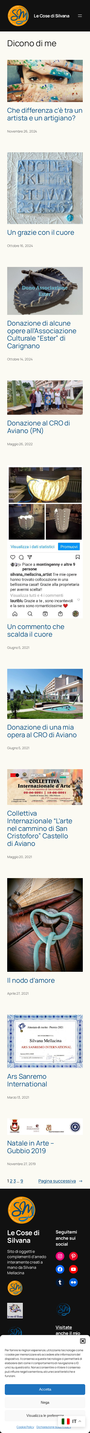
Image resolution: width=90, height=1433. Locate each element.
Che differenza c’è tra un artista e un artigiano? (45, 114)
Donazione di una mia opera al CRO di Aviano (42, 730)
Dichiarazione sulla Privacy (53, 1427)
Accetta (45, 1389)
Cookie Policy (25, 1427)
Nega (45, 1402)
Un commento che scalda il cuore (35, 630)
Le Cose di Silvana (51, 16)
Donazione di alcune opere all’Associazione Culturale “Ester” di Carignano (41, 334)
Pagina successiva (60, 1181)
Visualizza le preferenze (45, 1415)
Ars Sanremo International (27, 1080)
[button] (82, 1341)
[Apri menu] (80, 16)
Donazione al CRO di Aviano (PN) (38, 426)
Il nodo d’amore (31, 980)
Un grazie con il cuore (40, 232)
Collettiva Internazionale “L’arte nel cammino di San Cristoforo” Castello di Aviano (39, 828)
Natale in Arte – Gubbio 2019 (30, 1146)
